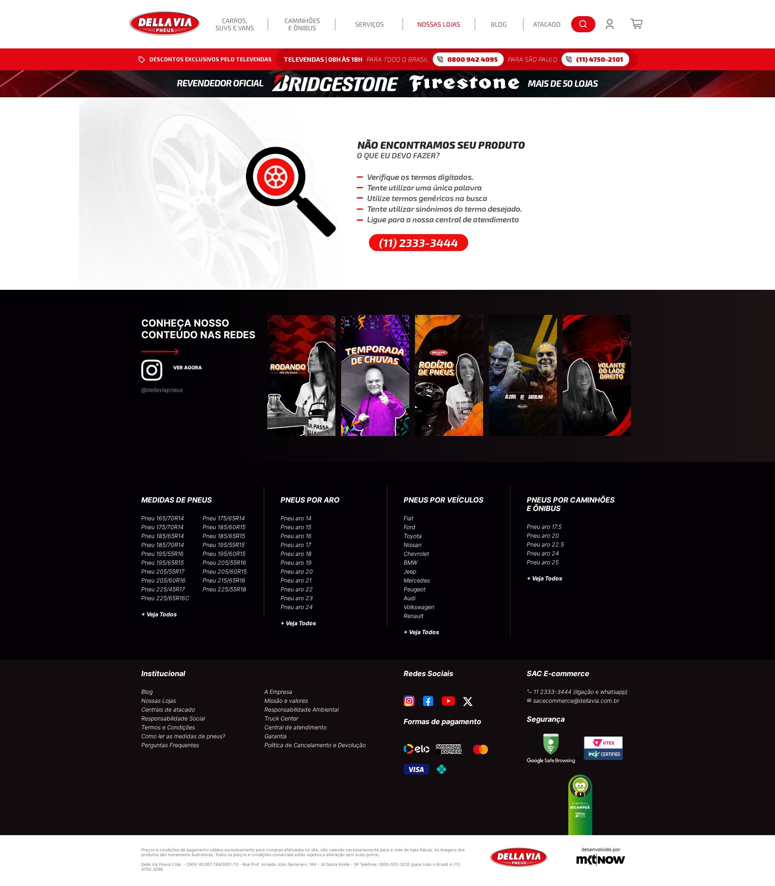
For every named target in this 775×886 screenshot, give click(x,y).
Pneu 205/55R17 (162, 571)
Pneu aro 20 (297, 571)
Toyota (413, 535)
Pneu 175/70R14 (162, 527)
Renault (413, 615)
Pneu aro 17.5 (544, 526)
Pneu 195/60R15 (224, 553)
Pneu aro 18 (296, 553)
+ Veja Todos (159, 614)
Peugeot (414, 589)
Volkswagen (419, 606)
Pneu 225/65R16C (165, 598)
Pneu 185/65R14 (162, 535)
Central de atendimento (295, 727)
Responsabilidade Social (173, 718)
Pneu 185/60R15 (224, 527)
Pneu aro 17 (296, 544)
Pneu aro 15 (296, 527)
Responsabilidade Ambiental (301, 709)
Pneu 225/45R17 (163, 589)
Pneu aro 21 (296, 580)
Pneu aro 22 (297, 589)
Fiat (408, 518)
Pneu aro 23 (297, 598)
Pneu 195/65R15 (162, 562)
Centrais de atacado (168, 709)
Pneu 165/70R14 (162, 518)
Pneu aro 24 (297, 606)
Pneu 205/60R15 (225, 571)
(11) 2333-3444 (418, 242)
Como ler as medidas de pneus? (183, 736)
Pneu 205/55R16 (224, 562)
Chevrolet (416, 553)
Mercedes (417, 580)
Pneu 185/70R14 (162, 544)
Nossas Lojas (158, 700)
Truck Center (281, 718)
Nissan (412, 544)
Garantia (275, 736)
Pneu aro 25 (543, 562)
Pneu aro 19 (296, 562)
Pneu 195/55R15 (224, 544)
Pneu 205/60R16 (163, 580)
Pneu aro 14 (296, 518)
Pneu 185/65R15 (224, 535)
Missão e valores (286, 700)
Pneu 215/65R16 (224, 580)
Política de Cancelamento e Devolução (315, 744)
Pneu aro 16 (296, 535)
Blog (147, 691)
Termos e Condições (168, 727)
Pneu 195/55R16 (162, 553)
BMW (410, 562)
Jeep (410, 571)
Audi (409, 598)
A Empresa (278, 691)
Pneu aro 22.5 (545, 544)
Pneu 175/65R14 (224, 518)
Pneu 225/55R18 (224, 589)
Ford (409, 527)
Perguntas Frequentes (170, 744)
